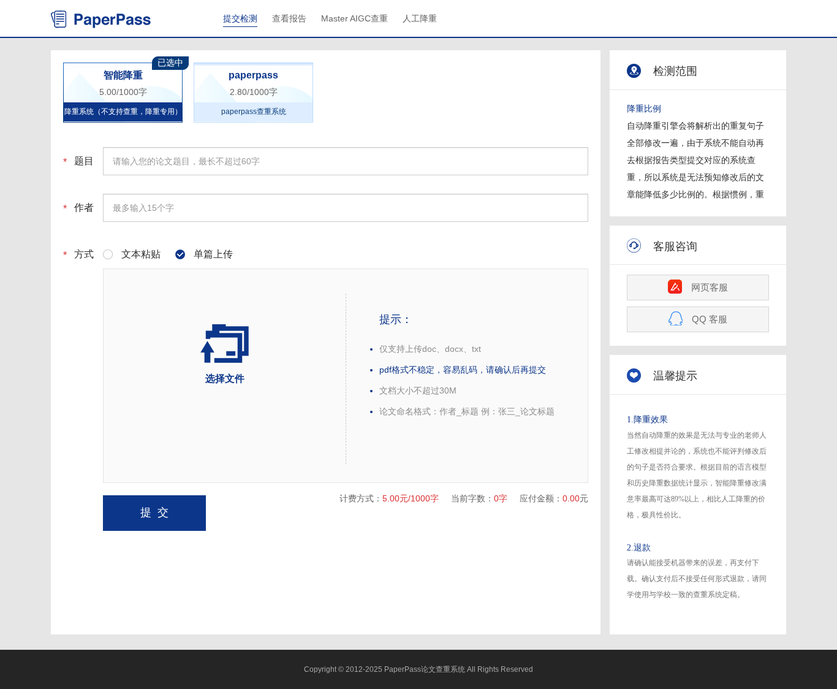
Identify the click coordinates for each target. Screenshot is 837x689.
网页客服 (709, 287)
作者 (84, 207)
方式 (84, 254)
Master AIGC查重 (354, 18)
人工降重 (420, 18)
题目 (84, 161)
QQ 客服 (709, 319)
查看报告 (289, 18)
